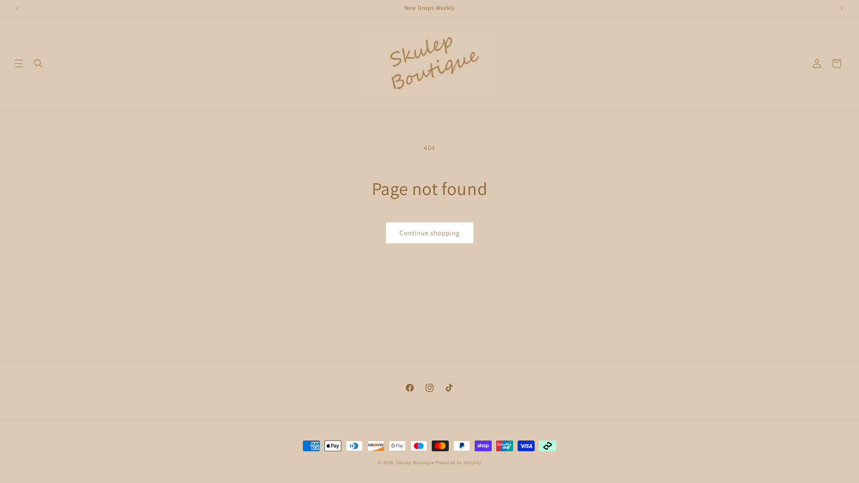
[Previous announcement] (17, 8)
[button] (19, 63)
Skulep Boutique (415, 462)
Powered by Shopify (458, 462)
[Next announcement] (841, 8)
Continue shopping (430, 233)
